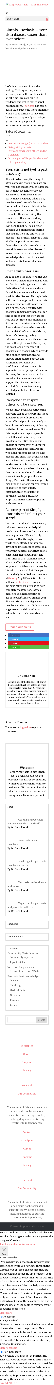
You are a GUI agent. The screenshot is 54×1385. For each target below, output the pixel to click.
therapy (12, 578)
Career (27, 1054)
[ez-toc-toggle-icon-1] (27, 137)
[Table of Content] (27, 136)
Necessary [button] (6, 1312)
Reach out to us (20, 627)
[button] (14, 635)
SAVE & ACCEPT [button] (9, 1383)
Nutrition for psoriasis (20, 967)
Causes (14, 980)
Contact (27, 1037)
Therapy (15, 1000)
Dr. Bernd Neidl (16, 44)
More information (25, 1244)
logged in (25, 727)
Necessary (9, 1316)
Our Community (27, 1093)
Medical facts (17, 990)
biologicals (22, 582)
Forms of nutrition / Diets (24, 971)
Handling (15, 985)
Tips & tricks (17, 962)
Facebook (27, 1085)
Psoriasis (28, 105)
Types (13, 1005)
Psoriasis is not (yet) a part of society (28, 143)
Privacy (27, 1070)
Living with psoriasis (19, 147)
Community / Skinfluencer (22, 953)
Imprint (27, 1062)
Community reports (21, 957)
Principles (27, 1045)
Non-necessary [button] (8, 1347)
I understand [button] (7, 1244)
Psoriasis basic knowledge (23, 976)
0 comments (30, 48)
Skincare (15, 995)
